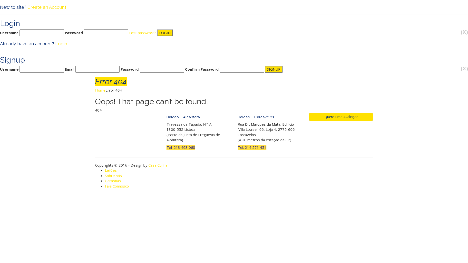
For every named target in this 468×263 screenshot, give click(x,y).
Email (69, 69)
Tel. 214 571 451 (252, 147)
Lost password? (142, 32)
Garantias (113, 180)
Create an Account (47, 7)
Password (74, 32)
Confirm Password (202, 69)
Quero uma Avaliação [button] (341, 116)
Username (9, 32)
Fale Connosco (117, 186)
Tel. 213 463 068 (180, 147)
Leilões (111, 170)
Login (61, 43)
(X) (464, 32)
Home (100, 90)
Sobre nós (113, 175)
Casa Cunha (157, 165)
